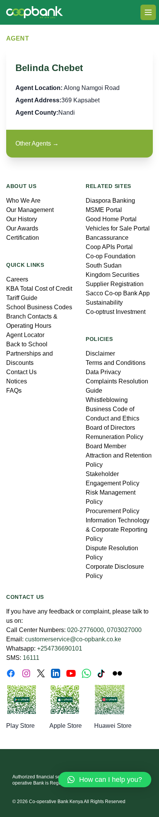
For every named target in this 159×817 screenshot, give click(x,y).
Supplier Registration (115, 284)
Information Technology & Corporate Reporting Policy (117, 529)
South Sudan (104, 265)
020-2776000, (86, 630)
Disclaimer (100, 353)
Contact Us (21, 372)
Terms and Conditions (115, 362)
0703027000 (124, 630)
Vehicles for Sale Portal (118, 228)
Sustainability (104, 302)
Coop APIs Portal (109, 247)
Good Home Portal (111, 219)
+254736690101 (59, 648)
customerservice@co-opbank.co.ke (73, 639)
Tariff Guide (21, 298)
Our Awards (22, 228)
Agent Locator (25, 335)
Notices (16, 381)
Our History (21, 219)
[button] (104, 779)
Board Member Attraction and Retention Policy (119, 455)
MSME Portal (104, 210)
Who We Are (23, 200)
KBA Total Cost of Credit (39, 288)
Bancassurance (107, 237)
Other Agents (37, 143)
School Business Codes (39, 307)
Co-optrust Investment (115, 311)
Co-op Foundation (110, 256)
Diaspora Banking (110, 200)
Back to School (26, 344)
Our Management (30, 210)
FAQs (14, 390)
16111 (31, 657)
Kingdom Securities (112, 274)
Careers (17, 279)
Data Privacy (103, 372)
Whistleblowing (107, 400)
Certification (22, 237)
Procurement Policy (112, 511)
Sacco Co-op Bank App (118, 293)
